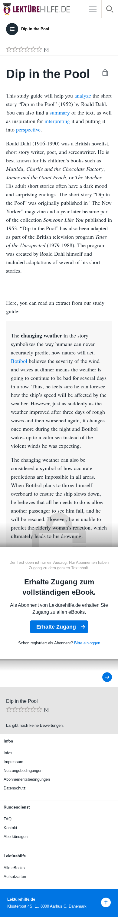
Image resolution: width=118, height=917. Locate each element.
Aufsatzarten (15, 876)
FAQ (7, 819)
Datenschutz (15, 788)
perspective (28, 129)
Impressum (13, 761)
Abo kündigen (16, 836)
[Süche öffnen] (110, 10)
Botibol (20, 360)
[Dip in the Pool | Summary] (103, 677)
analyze (82, 95)
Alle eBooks (14, 868)
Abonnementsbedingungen (27, 779)
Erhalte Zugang (56, 627)
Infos (8, 753)
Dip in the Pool (35, 29)
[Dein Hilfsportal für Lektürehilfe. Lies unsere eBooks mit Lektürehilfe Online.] (42, 9)
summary (60, 112)
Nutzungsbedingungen (23, 770)
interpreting (57, 121)
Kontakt (10, 828)
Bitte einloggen (87, 643)
